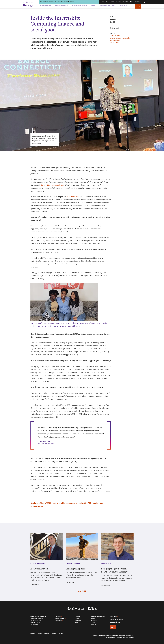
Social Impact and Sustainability (120, 38)
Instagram (46, 633)
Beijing (93, 618)
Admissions (123, 6)
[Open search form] (143, 1)
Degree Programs (61, 6)
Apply (138, 6)
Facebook (39, 633)
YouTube (60, 633)
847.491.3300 (34, 624)
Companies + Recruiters (122, 1)
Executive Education (79, 6)
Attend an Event (115, 622)
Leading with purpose (77, 569)
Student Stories (115, 40)
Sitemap (131, 637)
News (93, 6)
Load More (82, 591)
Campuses (77, 616)
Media (131, 1)
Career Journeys (115, 36)
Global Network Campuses (98, 616)
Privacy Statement (111, 637)
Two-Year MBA (73, 197)
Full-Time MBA (114, 43)
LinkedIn (32, 633)
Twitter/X (54, 633)
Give (112, 627)
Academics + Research (107, 6)
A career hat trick (39, 569)
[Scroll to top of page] (136, 634)
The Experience (45, 6)
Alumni (112, 1)
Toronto (93, 622)
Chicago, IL (77, 618)
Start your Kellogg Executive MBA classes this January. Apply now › (57, 1)
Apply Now (113, 616)
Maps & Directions (59, 618)
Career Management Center (52, 185)
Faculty (102, 1)
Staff (107, 1)
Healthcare (106, 564)
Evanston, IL (78, 620)
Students (137, 1)
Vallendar (93, 624)
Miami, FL (77, 622)
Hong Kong (94, 620)
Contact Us (58, 616)
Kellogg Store (58, 620)
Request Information (116, 619)
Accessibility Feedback (122, 637)
